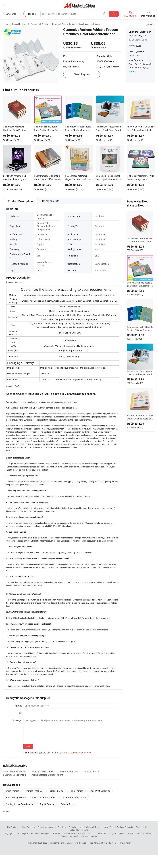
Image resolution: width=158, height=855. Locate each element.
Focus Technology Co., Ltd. (59, 843)
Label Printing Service (100, 790)
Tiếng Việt (74, 836)
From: (18, 705)
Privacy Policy (125, 843)
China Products (28, 827)
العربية (113, 833)
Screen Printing (56, 790)
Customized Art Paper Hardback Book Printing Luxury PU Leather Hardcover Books (140, 240)
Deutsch (91, 833)
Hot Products (12, 827)
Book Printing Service (16, 797)
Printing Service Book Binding (19, 804)
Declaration (111, 843)
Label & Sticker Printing (43, 771)
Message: (17, 720)
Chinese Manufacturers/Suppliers (52, 827)
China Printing (12, 790)
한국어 (122, 833)
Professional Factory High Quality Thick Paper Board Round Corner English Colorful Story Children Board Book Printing (140, 373)
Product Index (142, 827)
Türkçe (64, 836)
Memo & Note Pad (69, 771)
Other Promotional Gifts (14, 771)
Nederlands (102, 833)
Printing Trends (68, 804)
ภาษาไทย (147, 833)
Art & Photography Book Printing (47, 774)
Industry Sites (108, 827)
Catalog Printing (91, 771)
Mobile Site (74, 830)
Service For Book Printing (44, 797)
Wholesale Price (92, 827)
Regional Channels (125, 827)
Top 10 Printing (47, 804)
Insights (85, 830)
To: (20, 712)
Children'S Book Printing (14, 774)
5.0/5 (138, 45)
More (131, 71)
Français (56, 833)
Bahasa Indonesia (89, 836)
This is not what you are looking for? (40, 752)
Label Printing (76, 790)
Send (28, 746)
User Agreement (96, 843)
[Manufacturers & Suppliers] (79, 5)
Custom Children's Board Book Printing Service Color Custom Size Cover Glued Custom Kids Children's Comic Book (140, 284)
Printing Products (34, 790)
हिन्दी (138, 833)
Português (45, 833)
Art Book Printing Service (74, 797)
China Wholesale (76, 827)
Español (34, 833)
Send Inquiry (82, 74)
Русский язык (69, 833)
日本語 (130, 833)
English (25, 833)
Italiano (81, 833)
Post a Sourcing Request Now (75, 752)
